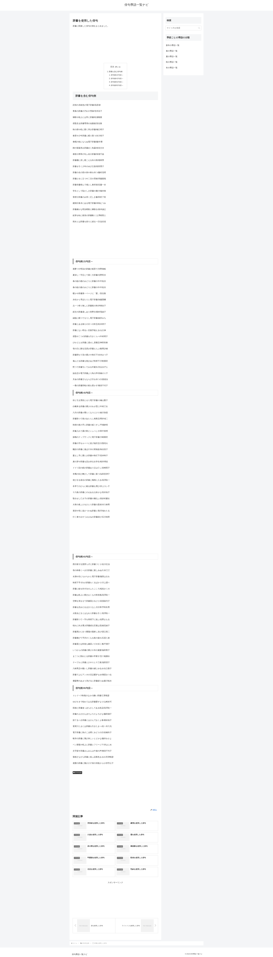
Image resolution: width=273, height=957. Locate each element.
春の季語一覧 (171, 51)
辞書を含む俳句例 (115, 71)
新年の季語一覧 (172, 45)
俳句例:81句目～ (117, 85)
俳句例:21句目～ (117, 75)
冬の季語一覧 (171, 68)
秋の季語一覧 (171, 62)
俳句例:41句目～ (117, 78)
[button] (199, 28)
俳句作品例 (78, 772)
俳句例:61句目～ (117, 82)
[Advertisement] (115, 45)
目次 (112, 67)
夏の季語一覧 (171, 56)
